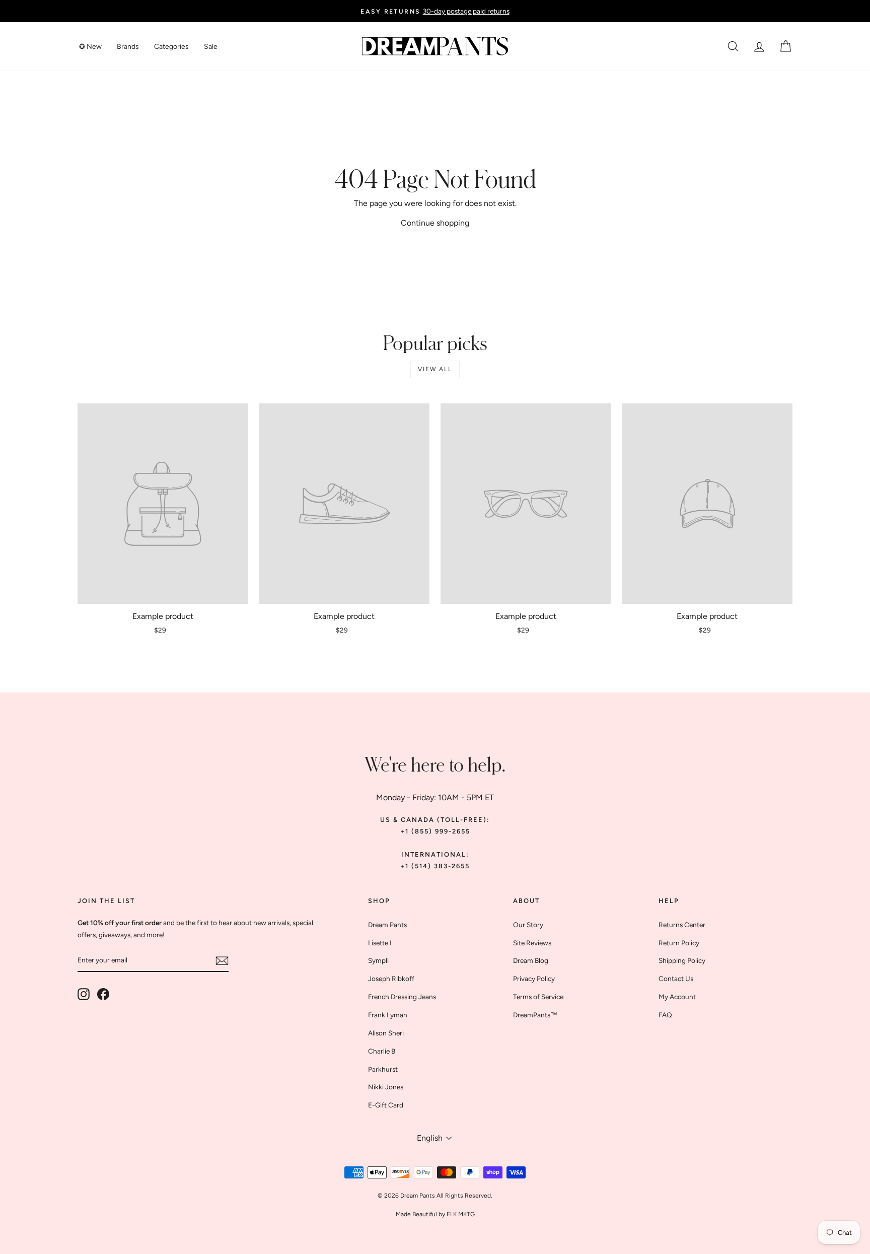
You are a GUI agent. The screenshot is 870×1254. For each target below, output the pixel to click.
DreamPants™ (535, 1015)
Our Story (528, 925)
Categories (171, 46)
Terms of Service (538, 997)
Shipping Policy (682, 960)
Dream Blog (530, 960)
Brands (128, 46)
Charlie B (381, 1051)
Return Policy (679, 943)
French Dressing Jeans (402, 997)
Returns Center (682, 925)
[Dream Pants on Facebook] (103, 993)
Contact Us (676, 978)
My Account (677, 997)
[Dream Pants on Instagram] (84, 993)
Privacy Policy (534, 978)
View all (435, 369)
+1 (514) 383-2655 (435, 866)
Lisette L (380, 943)
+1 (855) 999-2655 (435, 831)
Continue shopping (435, 223)
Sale (211, 46)
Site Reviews (532, 943)
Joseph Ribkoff (391, 978)
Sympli (378, 960)
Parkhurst (383, 1069)
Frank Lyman (387, 1015)
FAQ (665, 1015)
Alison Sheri (386, 1033)
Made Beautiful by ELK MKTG (435, 1214)
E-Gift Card (385, 1105)
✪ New (90, 46)
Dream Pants (387, 925)
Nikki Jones (385, 1087)
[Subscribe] (222, 960)
